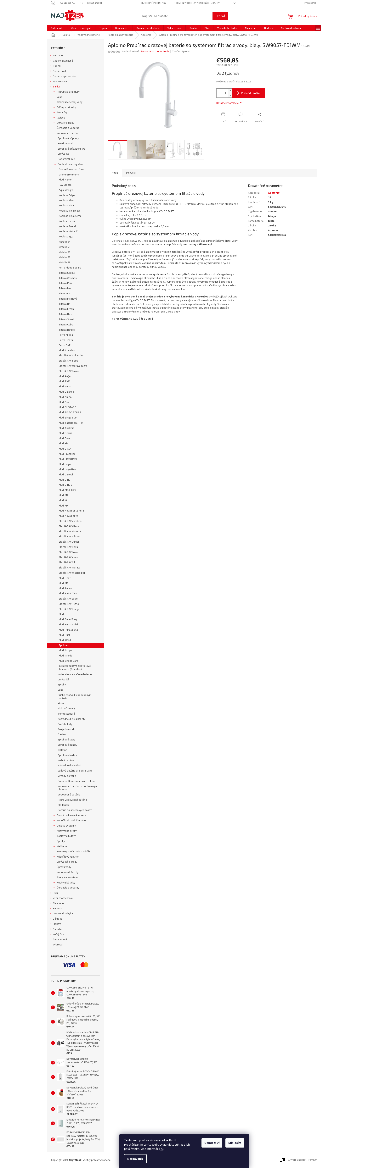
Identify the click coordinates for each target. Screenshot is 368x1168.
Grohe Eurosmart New (71, 169)
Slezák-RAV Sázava (69, 537)
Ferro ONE (65, 345)
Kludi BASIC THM (68, 593)
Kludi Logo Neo (67, 469)
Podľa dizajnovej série (70, 164)
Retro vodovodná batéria (72, 800)
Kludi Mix (64, 500)
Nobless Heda (67, 221)
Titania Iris (65, 294)
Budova (57, 909)
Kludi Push (65, 635)
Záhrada (57, 919)
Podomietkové (66, 159)
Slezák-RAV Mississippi (72, 573)
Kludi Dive (64, 438)
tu (162, 1149)
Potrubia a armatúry (68, 92)
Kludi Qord (65, 640)
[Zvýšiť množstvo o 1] (230, 91)
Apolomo (64, 645)
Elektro (57, 924)
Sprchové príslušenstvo (71, 149)
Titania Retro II (67, 330)
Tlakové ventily (67, 709)
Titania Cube (66, 325)
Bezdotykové (65, 144)
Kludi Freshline (67, 454)
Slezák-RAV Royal (68, 547)
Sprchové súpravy (68, 138)
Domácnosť (59, 71)
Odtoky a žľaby (65, 123)
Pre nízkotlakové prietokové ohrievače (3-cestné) (74, 667)
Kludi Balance (66, 392)
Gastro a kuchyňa (63, 914)
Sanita (56, 87)
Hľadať (220, 16)
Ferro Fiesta (66, 340)
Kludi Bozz (65, 402)
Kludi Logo (65, 464)
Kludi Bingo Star (68, 418)
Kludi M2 (63, 495)
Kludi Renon (65, 180)
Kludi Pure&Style (68, 630)
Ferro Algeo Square (70, 268)
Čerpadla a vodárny (68, 888)
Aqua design (66, 190)
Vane (59, 97)
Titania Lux (65, 288)
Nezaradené (60, 939)
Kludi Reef (65, 578)
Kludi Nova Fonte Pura (71, 511)
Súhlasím (234, 1143)
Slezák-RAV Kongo (69, 609)
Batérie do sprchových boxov (75, 810)
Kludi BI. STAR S (67, 407)
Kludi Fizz (64, 444)
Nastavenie (135, 1159)
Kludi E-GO (65, 449)
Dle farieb (63, 805)
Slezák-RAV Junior (69, 542)
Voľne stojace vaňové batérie (75, 674)
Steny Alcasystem (67, 877)
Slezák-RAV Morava (70, 568)
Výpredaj (58, 945)
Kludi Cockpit (66, 428)
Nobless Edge (67, 195)
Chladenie (58, 903)
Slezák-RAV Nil (67, 562)
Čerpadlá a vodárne (68, 128)
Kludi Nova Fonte (68, 516)
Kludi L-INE (64, 480)
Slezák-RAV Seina (68, 361)
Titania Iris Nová (68, 299)
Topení (57, 66)
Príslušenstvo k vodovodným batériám (74, 696)
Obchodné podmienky (153, 3)
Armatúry (62, 112)
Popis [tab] (115, 173)
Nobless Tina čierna (70, 216)
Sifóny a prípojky (66, 107)
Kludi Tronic (65, 656)
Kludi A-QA (65, 376)
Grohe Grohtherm (69, 175)
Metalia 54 (64, 242)
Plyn (55, 893)
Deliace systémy (66, 826)
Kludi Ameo (65, 397)
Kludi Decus (65, 433)
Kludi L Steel (66, 475)
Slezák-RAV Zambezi (70, 521)
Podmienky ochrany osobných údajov (197, 3)
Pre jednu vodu (66, 729)
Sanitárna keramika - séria (72, 815)
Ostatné (62, 750)
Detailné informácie (227, 103)
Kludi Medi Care (67, 490)
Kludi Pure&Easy (68, 619)
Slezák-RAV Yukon (69, 371)
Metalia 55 (64, 247)
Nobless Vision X (68, 231)
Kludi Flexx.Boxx (68, 459)
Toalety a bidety (66, 836)
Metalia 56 (64, 252)
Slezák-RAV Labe (68, 599)
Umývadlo (63, 154)
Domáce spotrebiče (64, 76)
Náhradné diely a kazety (71, 719)
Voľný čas (58, 934)
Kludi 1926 (64, 381)
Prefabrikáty (65, 724)
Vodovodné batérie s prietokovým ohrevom (78, 787)
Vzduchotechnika (63, 898)
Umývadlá (63, 680)
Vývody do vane (67, 776)
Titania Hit (64, 304)
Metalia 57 (64, 257)
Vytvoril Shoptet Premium (302, 1160)
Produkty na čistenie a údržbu (74, 852)
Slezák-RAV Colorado (71, 355)
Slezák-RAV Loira (68, 552)
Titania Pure (66, 283)
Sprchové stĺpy (66, 740)
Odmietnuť (211, 1143)
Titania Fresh (66, 309)
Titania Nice (65, 314)
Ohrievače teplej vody (69, 102)
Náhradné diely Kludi (69, 765)
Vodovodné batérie (68, 133)
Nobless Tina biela (69, 211)
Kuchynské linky (66, 883)
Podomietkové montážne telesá (76, 781)
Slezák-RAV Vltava (69, 526)
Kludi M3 (63, 583)
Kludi (61, 614)
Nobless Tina (66, 206)
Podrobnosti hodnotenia (155, 51)
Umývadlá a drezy (67, 862)
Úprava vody (64, 867)
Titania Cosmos (68, 278)
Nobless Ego (66, 237)
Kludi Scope (65, 650)
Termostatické (66, 714)
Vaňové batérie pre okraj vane (75, 771)
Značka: (181, 51)
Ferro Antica (66, 335)
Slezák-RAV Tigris (69, 604)
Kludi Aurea (65, 588)
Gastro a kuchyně (63, 61)
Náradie (57, 929)
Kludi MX (63, 506)
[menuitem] (57, 28)
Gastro (62, 734)
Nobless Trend (67, 226)
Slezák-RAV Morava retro (73, 366)
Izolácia (61, 118)
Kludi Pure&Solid (68, 625)
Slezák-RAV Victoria (70, 532)
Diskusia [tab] (131, 173)
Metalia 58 (64, 262)
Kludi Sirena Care (68, 661)
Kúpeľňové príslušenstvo (71, 820)
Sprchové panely (67, 745)
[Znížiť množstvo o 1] (230, 95)
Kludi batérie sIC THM (71, 423)
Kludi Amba (65, 387)
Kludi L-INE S (65, 485)
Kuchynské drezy (67, 831)
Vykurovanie (60, 81)
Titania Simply (67, 273)
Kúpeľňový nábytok (68, 857)
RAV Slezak (65, 185)
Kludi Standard (67, 350)
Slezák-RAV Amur (68, 557)
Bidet (61, 704)
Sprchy (62, 685)
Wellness (62, 846)
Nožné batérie (66, 760)
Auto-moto (59, 56)
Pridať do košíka (251, 93)
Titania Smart (66, 319)
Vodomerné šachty (68, 872)
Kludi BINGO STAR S (70, 412)
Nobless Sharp (67, 200)
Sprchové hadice (67, 755)
